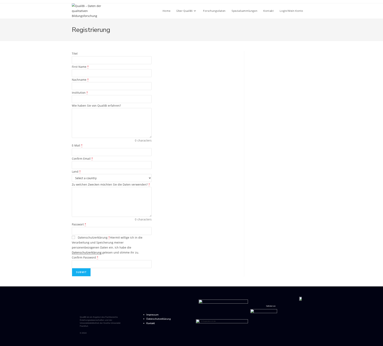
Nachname (80, 80)
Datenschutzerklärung (93, 237)
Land (76, 171)
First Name (80, 67)
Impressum (152, 314)
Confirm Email (82, 158)
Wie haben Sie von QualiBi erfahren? (96, 105)
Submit (81, 272)
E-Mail (77, 145)
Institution (80, 92)
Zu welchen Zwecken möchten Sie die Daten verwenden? (111, 184)
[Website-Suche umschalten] (310, 10)
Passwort (79, 224)
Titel (75, 53)
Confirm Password (85, 257)
